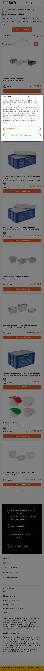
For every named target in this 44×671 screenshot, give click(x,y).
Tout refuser (32, 97)
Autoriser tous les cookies (22, 135)
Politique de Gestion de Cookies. (14, 115)
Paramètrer (10, 129)
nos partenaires (24, 113)
